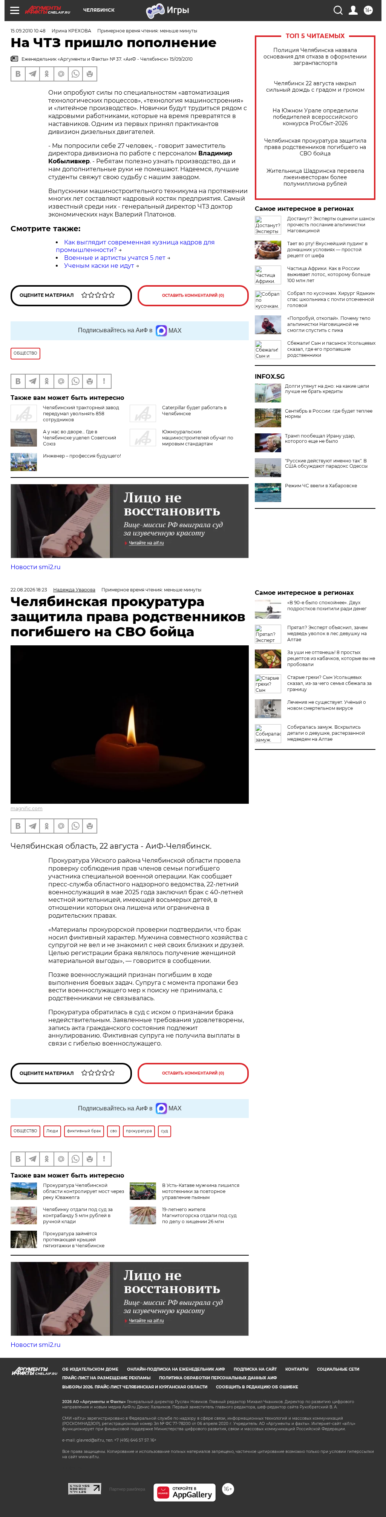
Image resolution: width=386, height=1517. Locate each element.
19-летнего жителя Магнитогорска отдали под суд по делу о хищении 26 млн (199, 1215)
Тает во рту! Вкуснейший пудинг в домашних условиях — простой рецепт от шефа (327, 249)
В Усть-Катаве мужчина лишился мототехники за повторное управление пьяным (200, 1191)
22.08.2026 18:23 (29, 590)
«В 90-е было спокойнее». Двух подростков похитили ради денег (327, 605)
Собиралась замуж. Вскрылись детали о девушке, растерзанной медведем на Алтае (326, 733)
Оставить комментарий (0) (193, 295)
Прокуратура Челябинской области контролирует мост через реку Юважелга (83, 1191)
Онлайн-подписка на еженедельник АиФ (176, 1369)
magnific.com (27, 808)
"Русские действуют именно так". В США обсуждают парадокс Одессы (326, 463)
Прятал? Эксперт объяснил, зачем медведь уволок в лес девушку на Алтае (327, 633)
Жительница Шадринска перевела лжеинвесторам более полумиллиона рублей (315, 177)
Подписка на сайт (255, 1369)
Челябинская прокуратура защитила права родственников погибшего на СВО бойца (315, 147)
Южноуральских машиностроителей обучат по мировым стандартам (197, 438)
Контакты (296, 1369)
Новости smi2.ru (36, 567)
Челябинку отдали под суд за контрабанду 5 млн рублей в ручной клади (78, 1215)
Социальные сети (338, 1369)
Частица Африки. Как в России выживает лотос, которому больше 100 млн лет (328, 274)
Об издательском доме (90, 1369)
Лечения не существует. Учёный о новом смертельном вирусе (326, 705)
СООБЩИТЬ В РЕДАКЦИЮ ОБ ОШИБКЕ (257, 1387)
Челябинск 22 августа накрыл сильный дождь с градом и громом (315, 86)
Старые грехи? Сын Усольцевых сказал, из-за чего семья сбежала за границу (329, 683)
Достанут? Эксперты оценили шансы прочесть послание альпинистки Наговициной (331, 224)
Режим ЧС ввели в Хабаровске (321, 485)
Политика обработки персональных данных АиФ (218, 1378)
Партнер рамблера (127, 1489)
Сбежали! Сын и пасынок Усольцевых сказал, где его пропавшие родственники (331, 349)
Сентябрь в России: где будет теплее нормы (328, 413)
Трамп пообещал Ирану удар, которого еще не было (320, 438)
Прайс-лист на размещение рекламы (106, 1378)
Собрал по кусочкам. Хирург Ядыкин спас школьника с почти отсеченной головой (331, 299)
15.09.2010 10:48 (28, 31)
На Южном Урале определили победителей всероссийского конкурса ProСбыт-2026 (315, 117)
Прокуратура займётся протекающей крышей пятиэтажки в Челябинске (73, 1239)
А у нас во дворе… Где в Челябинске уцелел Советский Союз (79, 438)
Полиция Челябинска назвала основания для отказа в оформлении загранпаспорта (315, 56)
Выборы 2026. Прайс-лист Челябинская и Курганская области (134, 1387)
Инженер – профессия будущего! (82, 456)
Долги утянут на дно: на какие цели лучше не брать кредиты (327, 389)
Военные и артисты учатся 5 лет (114, 257)
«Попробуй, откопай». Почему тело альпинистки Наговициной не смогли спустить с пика (329, 324)
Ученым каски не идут (99, 265)
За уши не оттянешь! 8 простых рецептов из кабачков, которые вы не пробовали (331, 658)
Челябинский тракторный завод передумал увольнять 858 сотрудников (81, 413)
